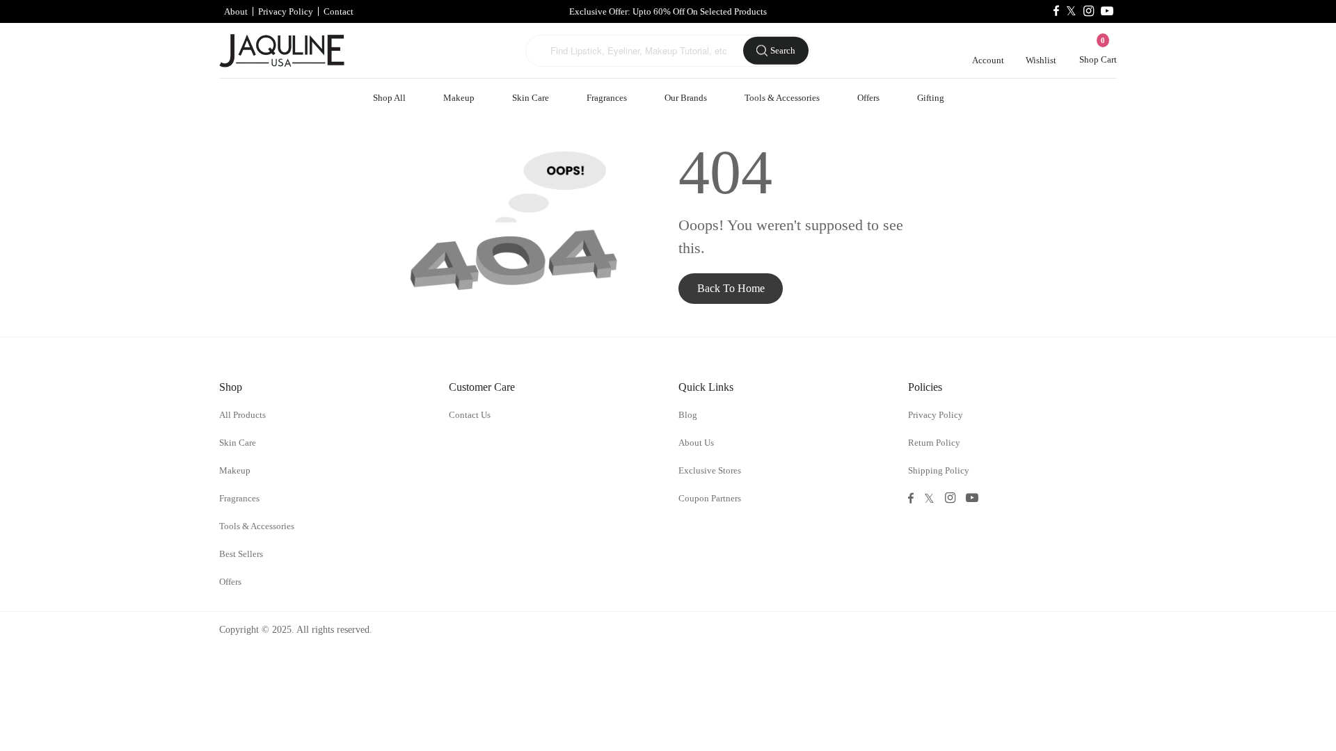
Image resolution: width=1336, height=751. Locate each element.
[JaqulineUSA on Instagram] (1088, 11)
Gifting (930, 97)
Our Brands (686, 97)
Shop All (389, 97)
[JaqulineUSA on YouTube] (1107, 11)
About (236, 11)
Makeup (459, 97)
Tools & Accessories (782, 97)
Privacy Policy (285, 11)
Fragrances (607, 97)
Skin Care (530, 97)
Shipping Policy (938, 470)
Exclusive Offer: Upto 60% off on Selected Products (668, 11)
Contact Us (470, 415)
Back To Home (731, 288)
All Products (242, 415)
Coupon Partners (709, 498)
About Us (696, 442)
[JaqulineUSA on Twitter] (1071, 11)
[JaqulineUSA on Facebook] (1056, 11)
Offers (868, 97)
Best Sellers (241, 554)
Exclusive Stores (709, 470)
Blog (687, 415)
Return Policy (934, 442)
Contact (338, 11)
